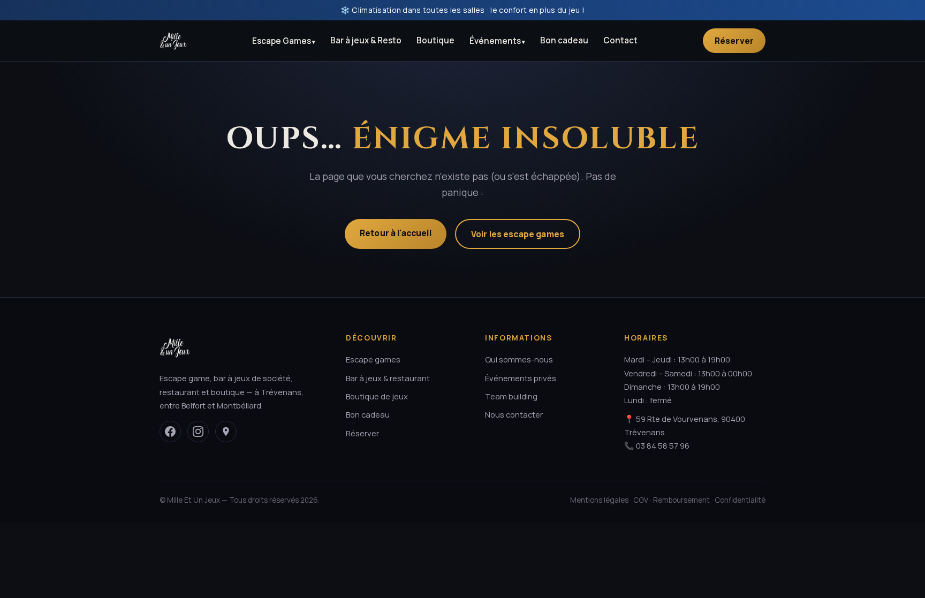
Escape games (373, 359)
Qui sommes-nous (519, 359)
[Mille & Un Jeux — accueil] (173, 41)
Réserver (734, 41)
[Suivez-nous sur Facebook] (170, 431)
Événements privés (520, 378)
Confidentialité (740, 500)
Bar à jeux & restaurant (388, 378)
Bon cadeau (564, 40)
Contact (620, 40)
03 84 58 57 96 (662, 445)
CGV (640, 500)
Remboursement (681, 500)
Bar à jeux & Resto (365, 40)
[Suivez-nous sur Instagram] (198, 431)
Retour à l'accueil (395, 233)
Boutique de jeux (377, 396)
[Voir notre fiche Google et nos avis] (226, 431)
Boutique (435, 40)
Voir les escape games (517, 234)
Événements (495, 41)
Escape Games (281, 41)
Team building (511, 396)
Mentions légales (599, 500)
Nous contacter (514, 414)
